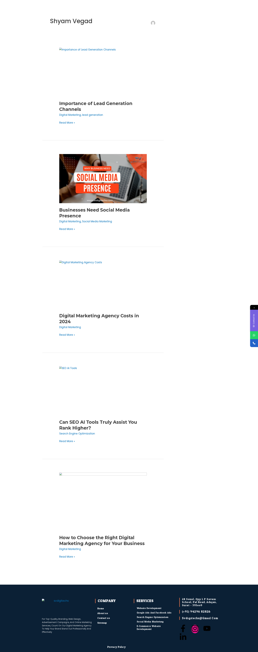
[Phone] (254, 343)
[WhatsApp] (254, 335)
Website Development (149, 608)
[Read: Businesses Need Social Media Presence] (103, 178)
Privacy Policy (116, 647)
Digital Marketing (70, 115)
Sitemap (102, 623)
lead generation (92, 115)
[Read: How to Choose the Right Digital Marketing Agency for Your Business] (103, 502)
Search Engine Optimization (77, 433)
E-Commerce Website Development (149, 627)
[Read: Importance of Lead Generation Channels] (103, 72)
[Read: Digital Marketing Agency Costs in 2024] (103, 284)
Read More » (67, 122)
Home (100, 608)
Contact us (103, 618)
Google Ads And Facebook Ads (154, 613)
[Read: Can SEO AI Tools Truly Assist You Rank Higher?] (103, 390)
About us (102, 613)
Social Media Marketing (97, 221)
